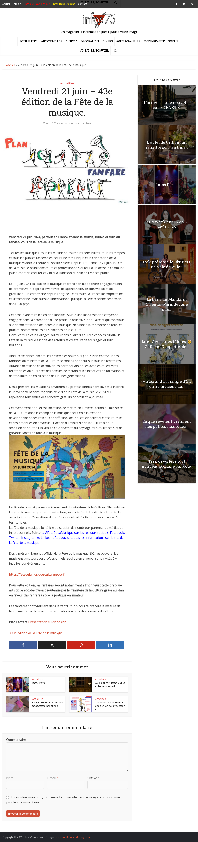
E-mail (52, 778)
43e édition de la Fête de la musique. (37, 633)
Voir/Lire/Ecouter (94, 50)
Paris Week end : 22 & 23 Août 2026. (166, 224)
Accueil (10, 65)
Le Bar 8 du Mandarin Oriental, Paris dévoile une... (167, 304)
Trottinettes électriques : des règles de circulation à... (110, 706)
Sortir (173, 41)
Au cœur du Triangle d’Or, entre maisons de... (110, 684)
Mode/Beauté (154, 41)
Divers (107, 41)
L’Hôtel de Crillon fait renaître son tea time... (167, 145)
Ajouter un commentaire (76, 123)
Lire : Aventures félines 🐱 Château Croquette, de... (167, 344)
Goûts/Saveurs (128, 41)
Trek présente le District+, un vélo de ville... (166, 264)
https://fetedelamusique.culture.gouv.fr (37, 574)
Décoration (90, 41)
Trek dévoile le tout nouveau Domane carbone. (167, 464)
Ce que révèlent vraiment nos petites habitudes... (47, 704)
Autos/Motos (51, 41)
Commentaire (16, 739)
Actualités (28, 41)
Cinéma (71, 41)
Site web (93, 778)
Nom (11, 778)
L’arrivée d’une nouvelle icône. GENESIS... (167, 105)
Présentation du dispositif (47, 622)
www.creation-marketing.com (73, 837)
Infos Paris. (39, 682)
